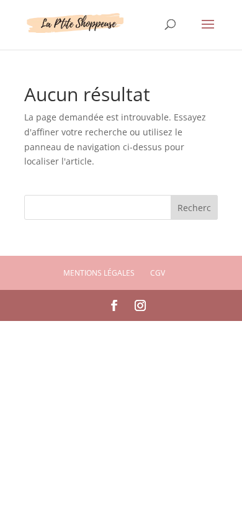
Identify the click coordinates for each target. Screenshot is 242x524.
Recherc (194, 208)
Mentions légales (99, 273)
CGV (157, 273)
